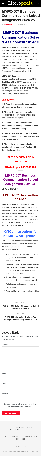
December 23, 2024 (22, 24)
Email (5, 383)
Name (5, 373)
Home (9, 427)
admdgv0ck (8, 24)
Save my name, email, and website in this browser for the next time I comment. (20, 405)
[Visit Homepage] (20, 3)
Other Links (27, 430)
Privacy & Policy (15, 430)
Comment (6, 344)
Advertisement (18, 427)
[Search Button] (38, 3)
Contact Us (28, 427)
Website (5, 394)
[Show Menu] (3, 3)
